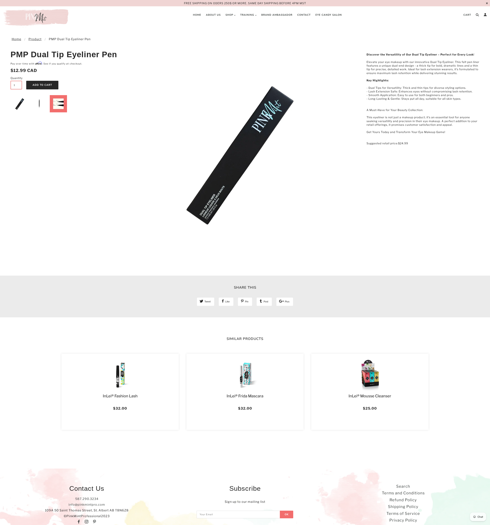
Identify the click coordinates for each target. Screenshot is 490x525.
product (35, 39)
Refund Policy (403, 500)
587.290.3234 (86, 499)
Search (403, 486)
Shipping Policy (403, 506)
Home (16, 39)
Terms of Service (403, 513)
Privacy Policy (403, 520)
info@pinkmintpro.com (87, 504)
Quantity (16, 78)
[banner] (36, 18)
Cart (467, 15)
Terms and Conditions (403, 493)
